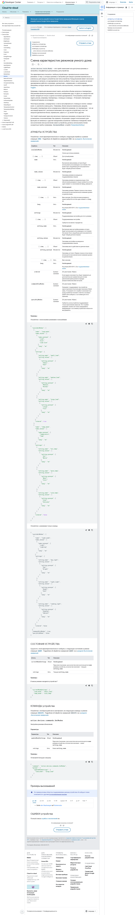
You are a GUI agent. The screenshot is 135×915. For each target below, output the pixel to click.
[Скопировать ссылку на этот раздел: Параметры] (40, 729)
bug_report (126, 7)
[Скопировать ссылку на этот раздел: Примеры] (39, 316)
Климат (58, 861)
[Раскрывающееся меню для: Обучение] (18, 12)
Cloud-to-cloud (10, 8)
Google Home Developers (37, 35)
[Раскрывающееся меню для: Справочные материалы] (52, 12)
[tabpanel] (62, 805)
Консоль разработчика (89, 856)
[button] (12, 32)
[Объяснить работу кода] (86, 323)
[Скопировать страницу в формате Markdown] (38, 64)
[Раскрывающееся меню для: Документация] (77, 2)
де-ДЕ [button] (34, 801)
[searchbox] (12, 17)
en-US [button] (42, 801)
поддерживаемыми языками (58, 794)
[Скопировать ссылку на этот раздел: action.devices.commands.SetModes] (65, 721)
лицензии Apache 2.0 (47, 840)
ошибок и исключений (49, 818)
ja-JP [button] (77, 801)
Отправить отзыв (85, 43)
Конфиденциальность (50, 911)
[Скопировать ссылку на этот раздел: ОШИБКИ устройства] (54, 814)
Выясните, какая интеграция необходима (32, 892)
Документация (70, 2)
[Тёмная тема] (89, 323)
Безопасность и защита (61, 865)
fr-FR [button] (55, 801)
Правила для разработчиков (75, 888)
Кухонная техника (61, 878)
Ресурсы (40, 2)
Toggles (33, 87)
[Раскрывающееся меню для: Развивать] (31, 12)
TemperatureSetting (77, 125)
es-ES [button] (49, 801)
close (132, 7)
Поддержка (60, 12)
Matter (29, 857)
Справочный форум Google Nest (89, 873)
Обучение (13, 12)
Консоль (123, 2)
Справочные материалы (42, 12)
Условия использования (34, 911)
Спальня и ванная (61, 881)
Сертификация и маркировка (75, 858)
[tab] (34, 801)
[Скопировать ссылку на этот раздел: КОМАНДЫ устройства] (56, 706)
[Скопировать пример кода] (92, 323)
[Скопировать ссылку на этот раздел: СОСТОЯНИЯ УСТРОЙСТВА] (61, 644)
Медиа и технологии (59, 870)
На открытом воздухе (60, 885)
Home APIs (44, 861)
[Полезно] (89, 35)
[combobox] (94, 2)
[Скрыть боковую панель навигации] (22, 912)
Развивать (30, 2)
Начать (4, 12)
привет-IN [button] (63, 801)
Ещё (84, 800)
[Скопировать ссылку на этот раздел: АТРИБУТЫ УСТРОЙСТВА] (59, 132)
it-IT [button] (71, 801)
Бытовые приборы (62, 874)
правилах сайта (75, 840)
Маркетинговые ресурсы (75, 863)
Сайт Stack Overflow (88, 867)
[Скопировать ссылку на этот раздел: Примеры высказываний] (57, 786)
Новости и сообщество (54, 2)
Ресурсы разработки (74, 869)
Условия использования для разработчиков (76, 882)
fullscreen (129, 7)
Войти (131, 2)
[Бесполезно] (92, 35)
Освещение (60, 857)
